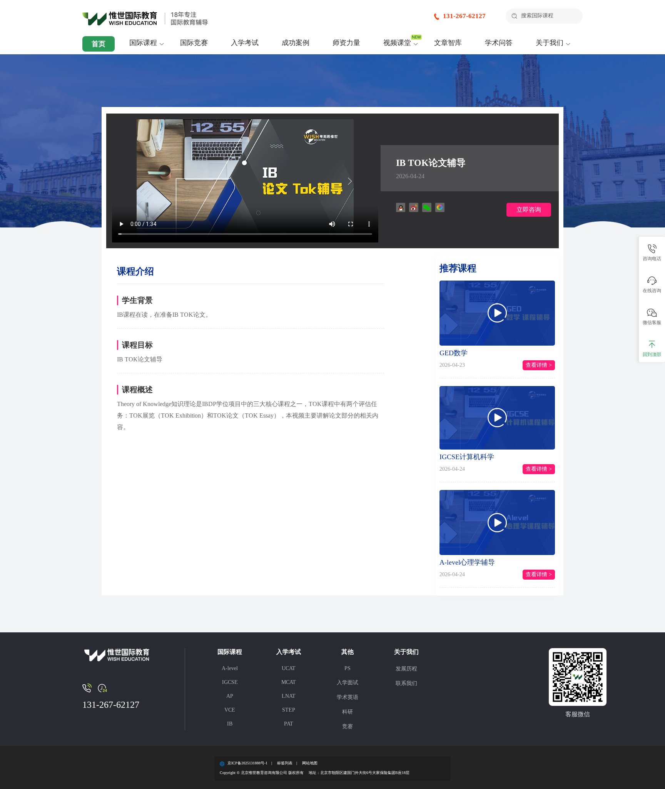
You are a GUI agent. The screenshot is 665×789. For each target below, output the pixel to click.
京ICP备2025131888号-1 (247, 763)
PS (347, 668)
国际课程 (143, 43)
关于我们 (549, 43)
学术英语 (347, 697)
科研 (347, 712)
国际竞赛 (194, 43)
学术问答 (499, 43)
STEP (288, 710)
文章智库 (448, 43)
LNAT (289, 696)
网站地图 (309, 763)
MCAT (288, 682)
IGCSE (230, 682)
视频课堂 (397, 43)
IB (229, 724)
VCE (229, 710)
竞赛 (347, 726)
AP (229, 696)
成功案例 (295, 43)
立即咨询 (528, 209)
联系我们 (406, 683)
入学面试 (347, 682)
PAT (288, 724)
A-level (230, 668)
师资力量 (346, 43)
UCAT (289, 668)
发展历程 (406, 669)
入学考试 (245, 43)
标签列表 (284, 763)
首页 (98, 44)
